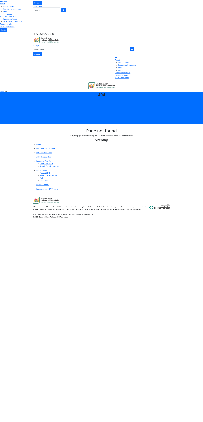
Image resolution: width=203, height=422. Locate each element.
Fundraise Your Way (8, 16)
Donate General (42, 185)
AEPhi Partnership (7, 26)
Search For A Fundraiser (13, 21)
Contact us (7, 14)
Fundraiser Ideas (10, 19)
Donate (37, 3)
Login (3, 30)
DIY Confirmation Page (45, 148)
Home (38, 144)
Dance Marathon (7, 24)
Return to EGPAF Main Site (44, 34)
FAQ (120, 67)
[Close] (6, 91)
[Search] (132, 49)
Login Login (37, 6)
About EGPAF (123, 62)
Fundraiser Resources (127, 65)
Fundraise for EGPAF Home (47, 189)
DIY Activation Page (44, 152)
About (117, 60)
